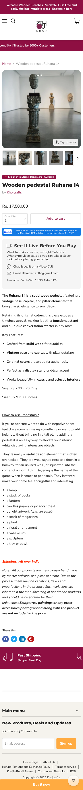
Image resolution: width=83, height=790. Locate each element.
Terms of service (65, 767)
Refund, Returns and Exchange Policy (26, 767)
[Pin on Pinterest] (30, 639)
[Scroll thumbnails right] (76, 158)
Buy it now (41, 784)
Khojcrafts (14, 192)
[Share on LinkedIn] (22, 639)
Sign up (66, 743)
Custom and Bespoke (51, 771)
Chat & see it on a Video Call (33, 266)
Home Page (30, 762)
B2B (73, 771)
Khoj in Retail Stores (20, 771)
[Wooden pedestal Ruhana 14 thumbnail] (9, 158)
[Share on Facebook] (5, 639)
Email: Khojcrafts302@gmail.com (35, 273)
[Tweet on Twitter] (14, 639)
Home (6, 64)
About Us (49, 762)
